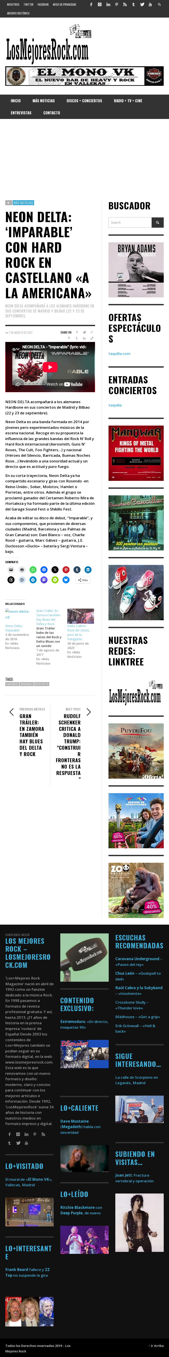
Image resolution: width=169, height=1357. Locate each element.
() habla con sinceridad (80, 1127)
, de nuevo (80, 1212)
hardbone (12, 684)
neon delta (41, 684)
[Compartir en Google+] (92, 332)
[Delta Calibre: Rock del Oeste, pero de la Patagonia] (80, 616)
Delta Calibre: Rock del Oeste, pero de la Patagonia (78, 632)
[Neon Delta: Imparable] (18, 616)
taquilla (115, 405)
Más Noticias (23, 202)
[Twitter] (142, 4)
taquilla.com (119, 353)
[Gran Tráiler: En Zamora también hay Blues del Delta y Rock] (51, 637)
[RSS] (125, 4)
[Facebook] (91, 4)
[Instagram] (100, 4)
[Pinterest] (116, 4)
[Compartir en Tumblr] (77, 338)
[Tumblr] (133, 4)
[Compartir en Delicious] (92, 338)
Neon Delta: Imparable (13, 628)
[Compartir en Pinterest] (69, 338)
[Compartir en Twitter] (84, 332)
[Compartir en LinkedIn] (84, 338)
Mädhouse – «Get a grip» (137, 1016)
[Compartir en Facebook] (77, 332)
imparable (26, 684)
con (81, 1207)
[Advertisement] (84, 159)
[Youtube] (150, 4)
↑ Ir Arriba (156, 1346)
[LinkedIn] (108, 4)
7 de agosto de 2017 (21, 332)
